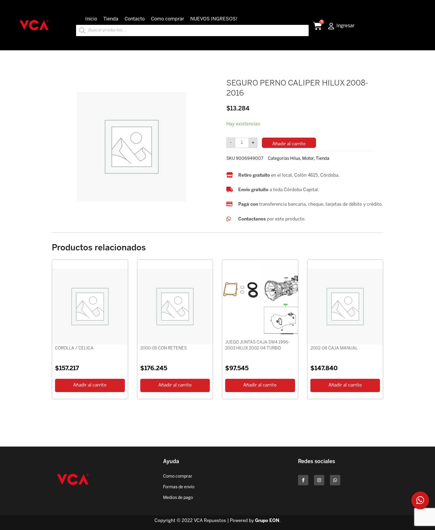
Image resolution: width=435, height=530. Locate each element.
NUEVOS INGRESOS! (213, 19)
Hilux (295, 159)
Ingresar (345, 26)
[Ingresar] (331, 26)
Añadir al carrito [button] (90, 385)
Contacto (135, 19)
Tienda (110, 19)
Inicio (91, 19)
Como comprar (167, 19)
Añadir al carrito (289, 144)
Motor (308, 159)
